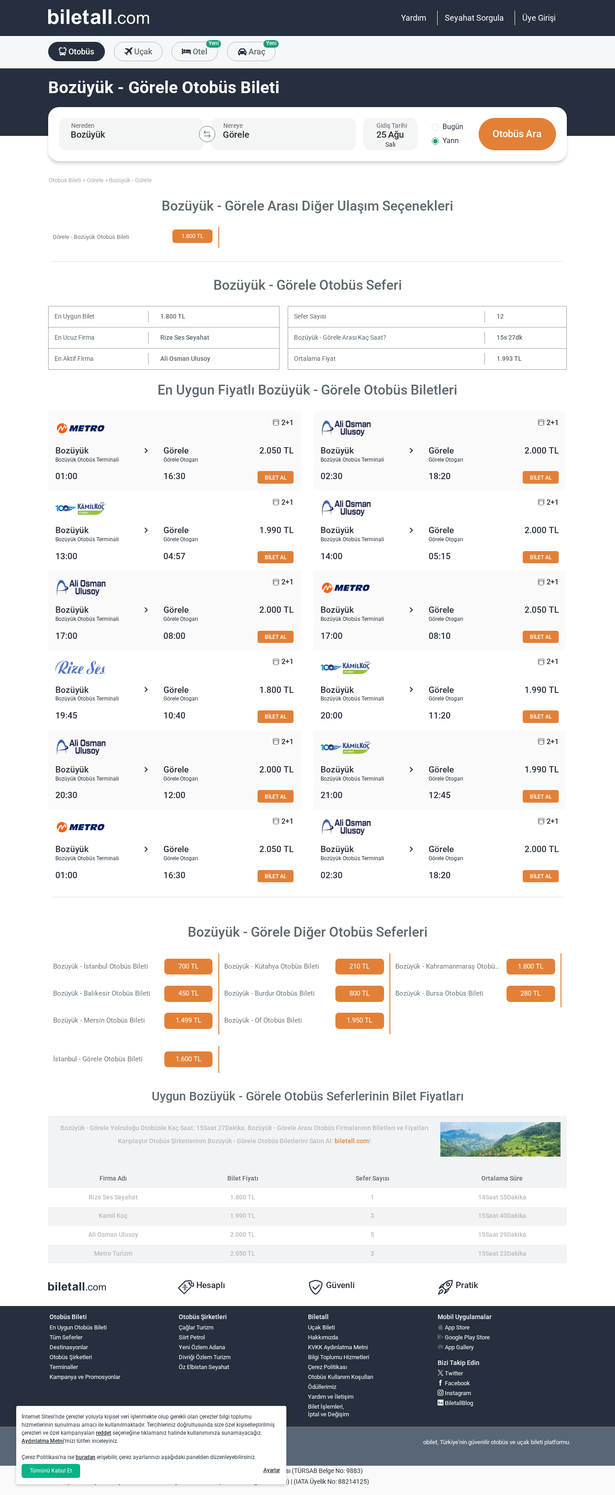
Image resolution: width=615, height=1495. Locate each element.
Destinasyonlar (69, 1347)
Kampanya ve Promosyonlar (85, 1377)
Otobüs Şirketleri (71, 1357)
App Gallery (458, 1347)
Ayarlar (271, 1470)
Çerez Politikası (327, 1367)
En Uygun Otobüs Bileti (78, 1327)
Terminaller (64, 1367)
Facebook (456, 1383)
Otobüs (80, 51)
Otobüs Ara (517, 133)
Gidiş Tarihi (391, 125)
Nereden (83, 125)
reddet (103, 1433)
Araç (261, 49)
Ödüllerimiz (322, 1386)
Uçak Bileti (321, 1327)
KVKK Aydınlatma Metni (338, 1347)
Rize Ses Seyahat (184, 337)
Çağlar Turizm (196, 1327)
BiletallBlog (458, 1403)
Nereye (233, 125)
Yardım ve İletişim (330, 1396)
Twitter (453, 1373)
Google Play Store (466, 1337)
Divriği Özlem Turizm (205, 1357)
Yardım (413, 17)
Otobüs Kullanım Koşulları (340, 1377)
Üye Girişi (539, 17)
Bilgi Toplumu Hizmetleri (338, 1357)
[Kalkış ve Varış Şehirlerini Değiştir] (207, 134)
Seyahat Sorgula (474, 17)
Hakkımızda (323, 1337)
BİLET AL (275, 477)
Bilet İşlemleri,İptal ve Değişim (328, 1410)
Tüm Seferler (66, 1337)
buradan (85, 1457)
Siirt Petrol (192, 1337)
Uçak (142, 51)
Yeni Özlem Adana (202, 1347)
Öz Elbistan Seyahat (204, 1367)
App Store (456, 1327)
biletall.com (352, 1141)
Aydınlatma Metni (43, 1441)
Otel (204, 49)
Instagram (457, 1393)
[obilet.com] (98, 25)
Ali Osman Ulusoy (185, 359)
